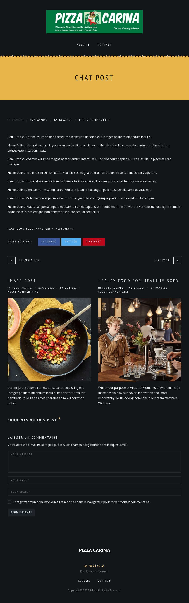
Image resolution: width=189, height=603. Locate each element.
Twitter (71, 241)
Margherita (45, 228)
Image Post (22, 280)
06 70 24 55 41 (94, 566)
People (18, 120)
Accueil (83, 45)
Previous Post (30, 260)
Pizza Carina (94, 550)
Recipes (27, 287)
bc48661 (65, 120)
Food (30, 228)
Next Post (162, 260)
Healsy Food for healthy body (138, 280)
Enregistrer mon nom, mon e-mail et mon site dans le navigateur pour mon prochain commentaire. (81, 502)
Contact (105, 45)
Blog (20, 228)
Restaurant (65, 228)
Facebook (49, 241)
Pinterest (93, 241)
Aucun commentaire (95, 120)
